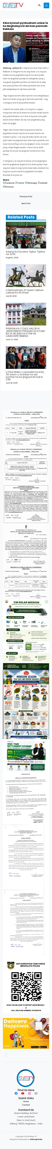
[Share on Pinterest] (8, 186)
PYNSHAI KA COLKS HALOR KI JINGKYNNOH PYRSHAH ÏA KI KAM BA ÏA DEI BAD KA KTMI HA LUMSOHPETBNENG (25, 332)
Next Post (26, 203)
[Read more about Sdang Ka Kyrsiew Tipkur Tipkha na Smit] (26, 235)
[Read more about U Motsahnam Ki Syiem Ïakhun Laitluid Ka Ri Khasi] (26, 275)
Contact (26, 1105)
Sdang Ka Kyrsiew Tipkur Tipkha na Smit (25, 253)
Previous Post (26, 196)
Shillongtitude (36, 1139)
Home (26, 1101)
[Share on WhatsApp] (31, 183)
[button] (39, 5)
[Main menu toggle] (46, 5)
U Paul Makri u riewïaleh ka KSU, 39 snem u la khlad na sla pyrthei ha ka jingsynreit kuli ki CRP (25, 375)
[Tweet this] (19, 183)
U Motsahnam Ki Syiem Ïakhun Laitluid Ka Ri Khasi (25, 291)
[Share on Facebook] (9, 183)
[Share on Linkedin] (43, 183)
